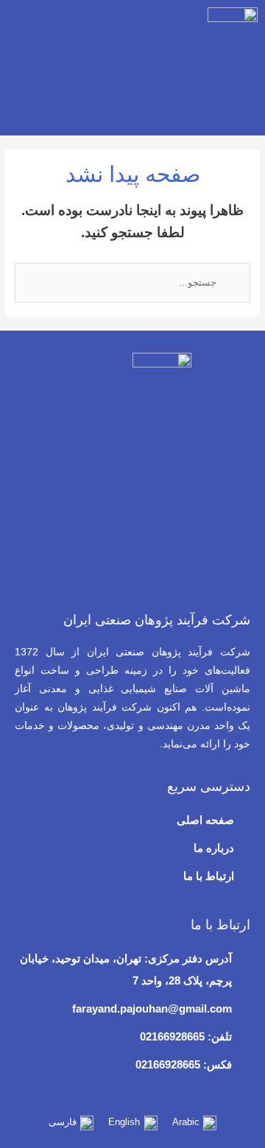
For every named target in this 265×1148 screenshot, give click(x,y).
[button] (17, 64)
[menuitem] (194, 1123)
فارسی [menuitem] (63, 1121)
